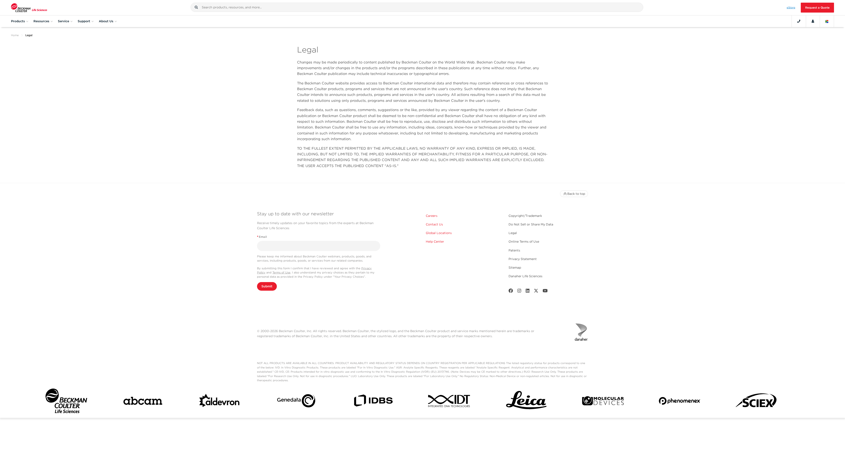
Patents (514, 250)
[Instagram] (519, 292)
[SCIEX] (756, 401)
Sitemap (515, 267)
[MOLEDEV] (603, 401)
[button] (196, 7)
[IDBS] (373, 402)
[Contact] (799, 21)
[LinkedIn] (528, 292)
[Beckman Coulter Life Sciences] (29, 8)
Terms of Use (281, 272)
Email (262, 236)
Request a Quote (817, 7)
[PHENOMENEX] (680, 401)
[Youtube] (545, 292)
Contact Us (434, 224)
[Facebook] (511, 292)
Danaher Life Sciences (525, 276)
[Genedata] (296, 401)
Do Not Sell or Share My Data (531, 224)
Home (15, 35)
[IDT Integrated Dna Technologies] (449, 402)
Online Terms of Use (524, 241)
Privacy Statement (523, 259)
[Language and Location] (827, 21)
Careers (431, 216)
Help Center (435, 241)
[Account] (813, 21)
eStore (791, 7)
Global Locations (439, 233)
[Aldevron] (219, 402)
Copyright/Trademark (525, 216)
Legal (513, 233)
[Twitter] (536, 292)
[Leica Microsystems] (526, 401)
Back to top (576, 193)
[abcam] (143, 401)
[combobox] (417, 7)
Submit (266, 286)
